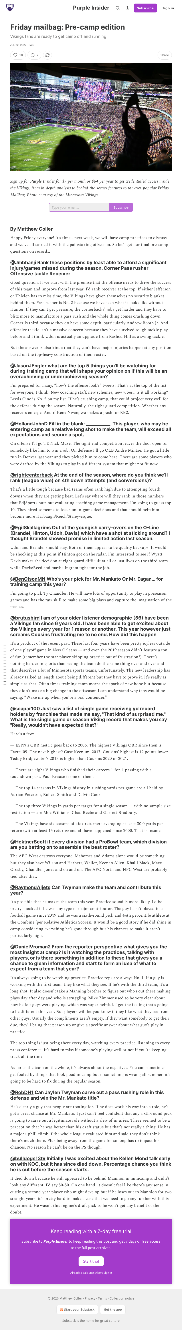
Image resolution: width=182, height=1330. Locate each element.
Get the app (113, 1309)
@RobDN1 (22, 1092)
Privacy (90, 1298)
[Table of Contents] (5, 665)
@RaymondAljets (30, 887)
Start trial (91, 1261)
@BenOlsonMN (28, 579)
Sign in (168, 8)
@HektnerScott (28, 842)
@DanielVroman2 (30, 947)
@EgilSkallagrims (30, 527)
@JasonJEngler (28, 365)
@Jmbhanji (23, 262)
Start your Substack (79, 1309)
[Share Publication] (127, 8)
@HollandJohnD (29, 424)
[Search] (117, 8)
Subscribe (145, 8)
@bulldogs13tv (28, 1158)
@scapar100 (25, 708)
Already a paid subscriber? (91, 1273)
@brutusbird (25, 618)
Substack (69, 1320)
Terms (102, 1298)
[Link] (4, 229)
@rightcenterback (31, 475)
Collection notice (122, 1298)
